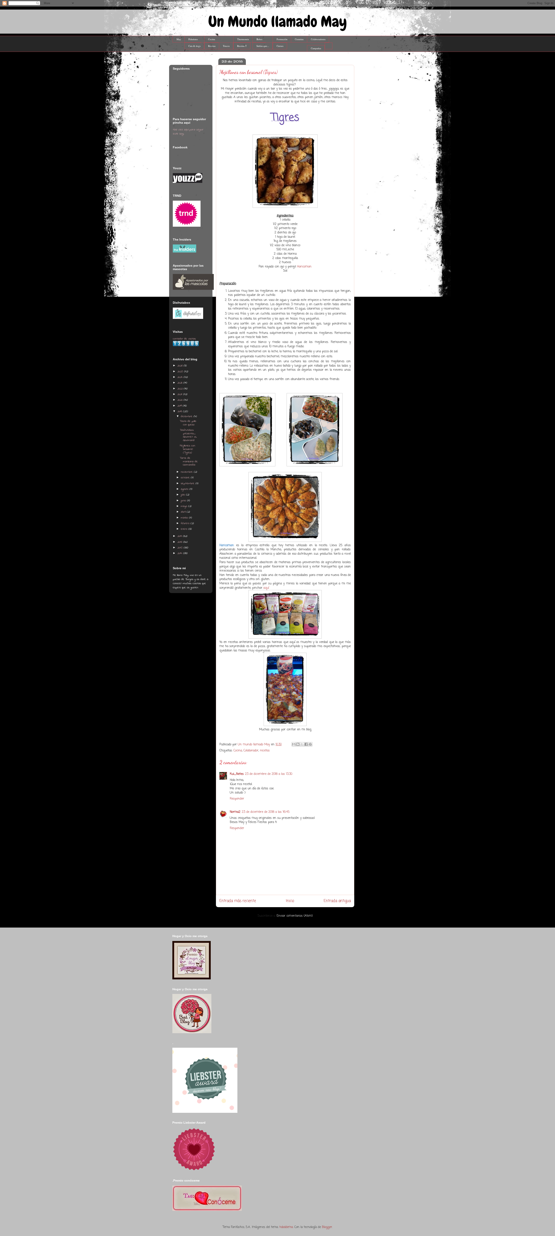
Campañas (316, 48)
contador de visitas (184, 339)
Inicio (290, 901)
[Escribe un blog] (298, 744)
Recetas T (242, 46)
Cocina (211, 39)
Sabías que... (262, 46)
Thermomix (243, 39)
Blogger (327, 1227)
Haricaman (304, 266)
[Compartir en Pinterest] (310, 744)
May (178, 39)
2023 (180, 383)
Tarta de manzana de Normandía (189, 461)
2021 (180, 394)
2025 (180, 371)
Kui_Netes (237, 774)
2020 (180, 400)
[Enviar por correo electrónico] (294, 744)
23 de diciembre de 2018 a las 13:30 (268, 774)
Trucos (226, 46)
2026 (180, 366)
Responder (237, 799)
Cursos (280, 46)
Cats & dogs (194, 46)
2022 (180, 389)
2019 (180, 406)
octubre (186, 477)
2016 (180, 542)
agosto (185, 489)
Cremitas (299, 39)
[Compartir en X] (302, 744)
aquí (266, 588)
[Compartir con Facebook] (306, 744)
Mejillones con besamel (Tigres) (187, 449)
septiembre (188, 483)
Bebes (259, 39)
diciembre (187, 416)
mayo (184, 506)
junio (184, 500)
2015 (180, 548)
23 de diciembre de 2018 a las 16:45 (265, 812)
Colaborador (250, 750)
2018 (180, 411)
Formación (282, 39)
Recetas (211, 46)
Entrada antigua (337, 901)
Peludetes (193, 39)
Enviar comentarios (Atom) (295, 916)
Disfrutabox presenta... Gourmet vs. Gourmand (188, 435)
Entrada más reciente (237, 901)
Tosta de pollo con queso (188, 423)
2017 (180, 536)
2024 (180, 377)
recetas (265, 750)
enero (184, 529)
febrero (186, 523)
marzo (185, 518)
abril (184, 512)
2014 (180, 553)
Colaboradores (318, 39)
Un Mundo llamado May (277, 21)
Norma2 (235, 812)
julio (183, 495)
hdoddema (286, 1227)
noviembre (187, 472)
